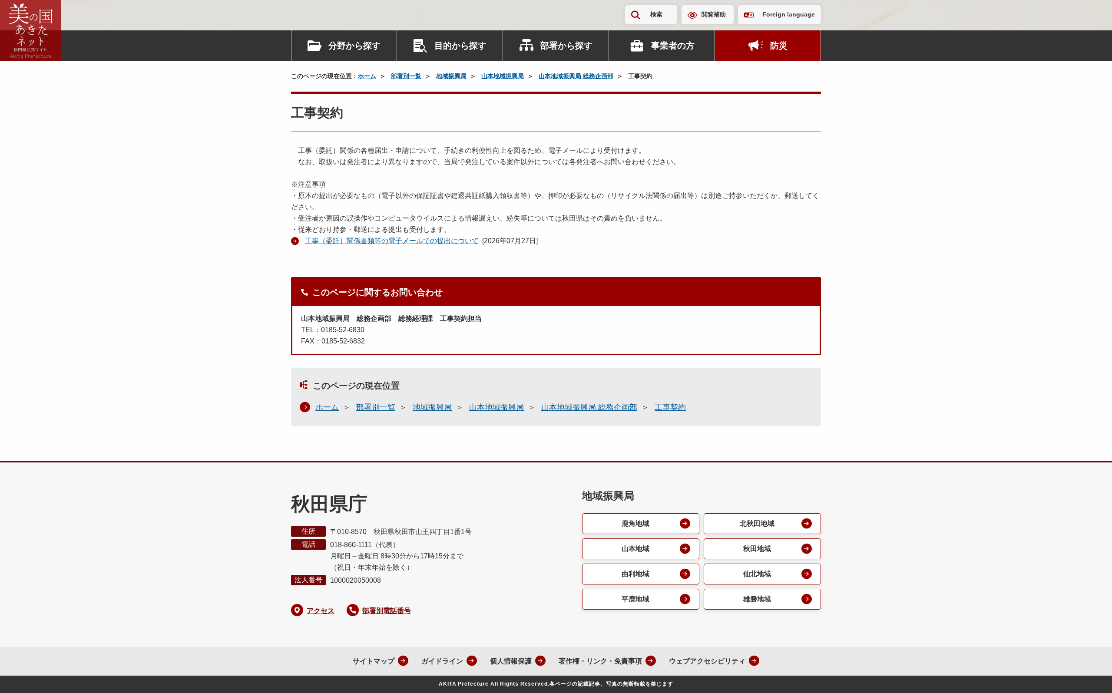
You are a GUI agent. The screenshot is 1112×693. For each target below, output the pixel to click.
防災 (779, 45)
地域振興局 (451, 76)
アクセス (320, 610)
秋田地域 (757, 548)
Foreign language (788, 14)
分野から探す (354, 45)
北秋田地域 (757, 523)
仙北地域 (757, 574)
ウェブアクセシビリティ (707, 661)
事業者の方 (673, 45)
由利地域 (635, 574)
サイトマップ (373, 661)
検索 (656, 14)
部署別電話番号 (386, 610)
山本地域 (635, 548)
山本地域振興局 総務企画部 (576, 76)
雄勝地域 (757, 599)
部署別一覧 (406, 76)
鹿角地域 (635, 523)
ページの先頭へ (1088, 675)
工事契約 (670, 407)
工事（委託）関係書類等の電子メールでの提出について (392, 240)
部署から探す (566, 45)
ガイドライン (442, 661)
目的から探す (460, 45)
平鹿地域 (635, 599)
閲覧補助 (714, 14)
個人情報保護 (511, 661)
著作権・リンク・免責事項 (600, 661)
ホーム (367, 76)
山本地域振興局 (502, 76)
